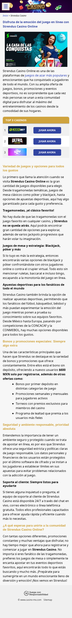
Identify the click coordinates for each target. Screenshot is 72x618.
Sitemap (48, 599)
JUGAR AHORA (47, 130)
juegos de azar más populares (46, 75)
